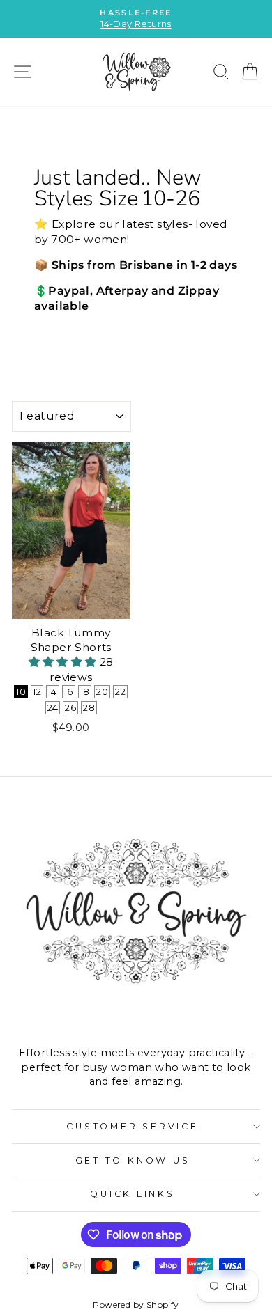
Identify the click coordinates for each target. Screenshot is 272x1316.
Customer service (132, 1126)
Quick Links (132, 1194)
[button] (64, 661)
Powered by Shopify (136, 1304)
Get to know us (132, 1160)
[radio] (21, 691)
